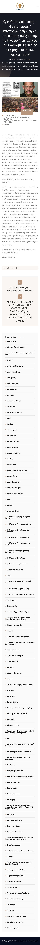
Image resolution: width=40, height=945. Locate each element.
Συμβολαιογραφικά (13, 845)
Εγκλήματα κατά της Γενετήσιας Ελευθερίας (17, 531)
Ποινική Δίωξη (12, 788)
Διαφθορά (10, 459)
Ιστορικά (10, 679)
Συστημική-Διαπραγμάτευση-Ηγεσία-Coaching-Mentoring (20, 121)
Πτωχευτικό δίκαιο (13, 826)
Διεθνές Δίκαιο (12, 465)
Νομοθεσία (10, 719)
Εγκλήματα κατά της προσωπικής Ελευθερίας (17, 544)
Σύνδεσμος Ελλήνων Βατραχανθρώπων (20, 851)
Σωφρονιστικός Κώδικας (15, 876)
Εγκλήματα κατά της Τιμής (16, 558)
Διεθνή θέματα (9, 116)
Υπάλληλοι (10, 910)
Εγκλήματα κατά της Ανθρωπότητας (19, 524)
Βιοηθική (10, 424)
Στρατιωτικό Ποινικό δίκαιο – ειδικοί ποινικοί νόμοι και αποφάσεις (19, 838)
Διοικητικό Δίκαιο (13, 511)
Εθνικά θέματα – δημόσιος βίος (18, 589)
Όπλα (8, 738)
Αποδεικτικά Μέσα (13, 372)
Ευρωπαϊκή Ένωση (13, 650)
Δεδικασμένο (11, 436)
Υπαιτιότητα (11, 905)
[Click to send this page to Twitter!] (8, 268)
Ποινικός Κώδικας (13, 794)
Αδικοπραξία (11, 341)
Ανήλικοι (10, 360)
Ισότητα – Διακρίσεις (14, 673)
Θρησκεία (10, 667)
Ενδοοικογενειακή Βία (14, 625)
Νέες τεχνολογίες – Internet (17, 714)
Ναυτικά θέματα (12, 702)
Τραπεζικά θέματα (13, 887)
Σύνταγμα (10, 857)
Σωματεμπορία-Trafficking (16, 870)
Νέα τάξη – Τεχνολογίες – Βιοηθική (19, 708)
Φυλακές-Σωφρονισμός (15, 922)
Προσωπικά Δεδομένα (14, 820)
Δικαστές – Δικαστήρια (15, 494)
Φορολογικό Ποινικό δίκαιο (16, 916)
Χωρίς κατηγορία (13, 928)
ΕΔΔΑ (9, 575)
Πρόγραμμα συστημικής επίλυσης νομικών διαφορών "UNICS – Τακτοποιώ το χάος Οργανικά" (19, 807)
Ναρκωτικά (7, 119)
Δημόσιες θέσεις (13, 441)
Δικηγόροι (10, 505)
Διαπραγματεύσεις (13, 453)
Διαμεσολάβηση (12, 447)
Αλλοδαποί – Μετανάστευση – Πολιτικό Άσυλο (20, 354)
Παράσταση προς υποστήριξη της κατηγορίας (17, 758)
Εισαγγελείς (11, 600)
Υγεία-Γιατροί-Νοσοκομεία (16, 899)
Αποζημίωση (11, 378)
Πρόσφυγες (11, 814)
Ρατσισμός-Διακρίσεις (14, 832)
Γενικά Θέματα (12, 430)
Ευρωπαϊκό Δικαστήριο (15, 656)
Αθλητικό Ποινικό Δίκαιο (15, 347)
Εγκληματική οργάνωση (15, 570)
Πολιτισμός (11, 800)
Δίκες (9, 499)
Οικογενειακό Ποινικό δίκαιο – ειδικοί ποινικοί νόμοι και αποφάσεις (19, 732)
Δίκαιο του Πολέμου (14, 488)
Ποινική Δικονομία (13, 782)
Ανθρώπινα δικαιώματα (15, 366)
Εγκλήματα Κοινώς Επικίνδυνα (17, 564)
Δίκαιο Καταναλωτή (13, 482)
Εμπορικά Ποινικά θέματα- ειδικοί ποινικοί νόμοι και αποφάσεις (18, 618)
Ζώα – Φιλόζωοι (12, 661)
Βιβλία (9, 418)
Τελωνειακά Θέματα (14, 881)
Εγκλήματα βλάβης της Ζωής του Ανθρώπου (17, 517)
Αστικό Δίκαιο (12, 389)
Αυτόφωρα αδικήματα (14, 412)
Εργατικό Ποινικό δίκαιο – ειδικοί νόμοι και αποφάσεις (20, 643)
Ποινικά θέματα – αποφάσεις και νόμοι (20, 776)
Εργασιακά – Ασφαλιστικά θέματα (18, 637)
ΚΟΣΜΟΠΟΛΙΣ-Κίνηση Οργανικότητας (16, 117)
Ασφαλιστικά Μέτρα (14, 401)
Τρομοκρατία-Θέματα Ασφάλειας (18, 893)
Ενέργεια (10, 631)
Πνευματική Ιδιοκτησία (15, 771)
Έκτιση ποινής (12, 606)
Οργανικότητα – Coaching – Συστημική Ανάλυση (19, 745)
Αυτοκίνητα (11, 407)
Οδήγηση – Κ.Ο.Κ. (13, 725)
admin (6, 124)
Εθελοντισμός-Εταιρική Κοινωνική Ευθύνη (18, 582)
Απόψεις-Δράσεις (13, 384)
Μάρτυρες (10, 690)
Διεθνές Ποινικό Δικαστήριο (17, 470)
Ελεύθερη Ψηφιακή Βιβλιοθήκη (17, 612)
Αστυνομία (10, 395)
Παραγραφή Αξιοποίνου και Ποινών (19, 752)
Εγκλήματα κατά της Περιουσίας (18, 537)
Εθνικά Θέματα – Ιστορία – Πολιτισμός (20, 594)
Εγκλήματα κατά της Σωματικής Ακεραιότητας (17, 551)
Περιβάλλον (11, 765)
